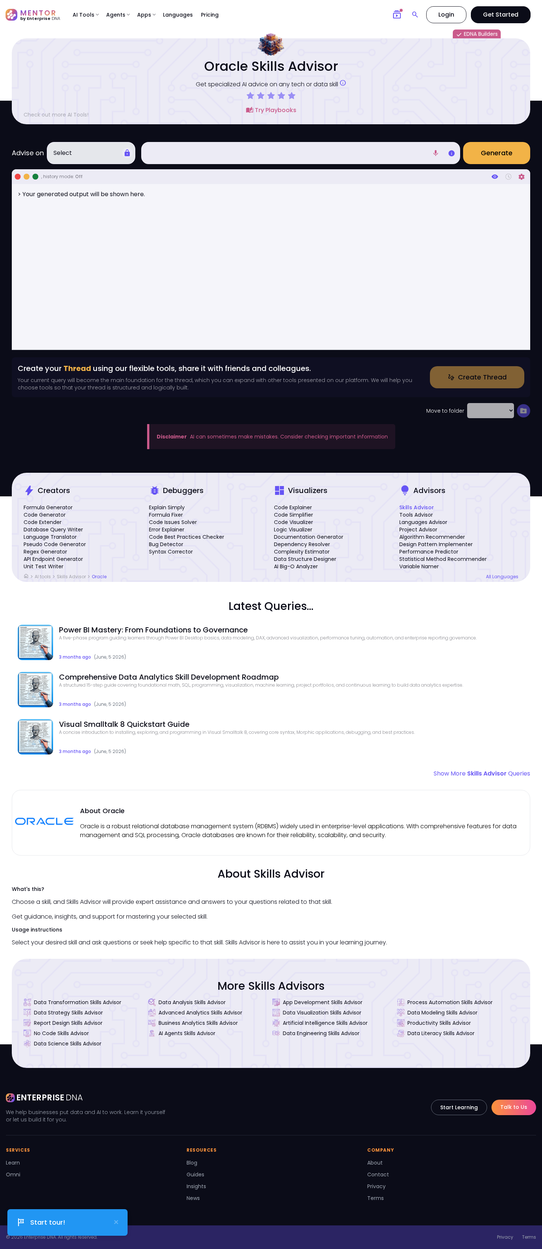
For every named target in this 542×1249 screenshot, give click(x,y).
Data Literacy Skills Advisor (441, 1033)
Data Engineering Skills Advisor (321, 1033)
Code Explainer (293, 507)
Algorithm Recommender (432, 537)
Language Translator (50, 537)
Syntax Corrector (171, 551)
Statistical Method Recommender (443, 559)
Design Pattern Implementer (436, 544)
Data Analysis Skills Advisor (192, 1002)
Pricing (210, 14)
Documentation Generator (308, 537)
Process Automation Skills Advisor (450, 1002)
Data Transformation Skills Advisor (77, 1002)
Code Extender (43, 522)
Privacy (376, 1186)
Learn (13, 1162)
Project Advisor (418, 529)
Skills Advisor (416, 507)
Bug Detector (166, 544)
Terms (375, 1198)
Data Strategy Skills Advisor (68, 1012)
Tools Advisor (416, 514)
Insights (196, 1186)
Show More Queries (482, 773)
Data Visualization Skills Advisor (322, 1012)
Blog (192, 1162)
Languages (178, 14)
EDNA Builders (477, 34)
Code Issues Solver (173, 522)
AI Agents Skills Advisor (187, 1033)
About (375, 1162)
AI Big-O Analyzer (296, 566)
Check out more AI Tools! (56, 114)
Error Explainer (166, 529)
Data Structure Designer (305, 559)
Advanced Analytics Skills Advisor (200, 1012)
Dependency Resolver (302, 544)
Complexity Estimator (302, 551)
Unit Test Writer (43, 566)
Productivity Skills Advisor (439, 1023)
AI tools (43, 576)
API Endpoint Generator (53, 559)
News (193, 1198)
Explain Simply (167, 507)
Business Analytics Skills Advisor (198, 1023)
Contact (378, 1174)
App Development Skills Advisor (322, 1002)
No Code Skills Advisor (61, 1033)
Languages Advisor (423, 522)
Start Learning (459, 1107)
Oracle (99, 576)
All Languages (502, 577)
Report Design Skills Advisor (68, 1023)
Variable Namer (419, 566)
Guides (195, 1174)
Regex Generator (45, 551)
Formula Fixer (166, 514)
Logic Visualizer (293, 529)
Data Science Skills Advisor (67, 1043)
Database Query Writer (53, 529)
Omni (13, 1174)
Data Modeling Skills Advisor (442, 1012)
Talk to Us (513, 1107)
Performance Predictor (428, 551)
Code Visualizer (293, 522)
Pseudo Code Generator (55, 544)
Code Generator (45, 514)
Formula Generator (48, 507)
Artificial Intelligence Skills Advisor (325, 1023)
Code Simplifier (293, 514)
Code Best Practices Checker (186, 537)
